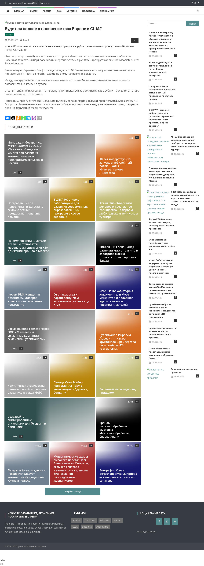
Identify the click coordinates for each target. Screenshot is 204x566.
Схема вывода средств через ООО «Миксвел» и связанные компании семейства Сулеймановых (28, 334)
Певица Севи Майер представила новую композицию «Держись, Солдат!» (71, 387)
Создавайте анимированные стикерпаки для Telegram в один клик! (27, 422)
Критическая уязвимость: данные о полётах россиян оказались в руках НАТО (27, 389)
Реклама (104, 520)
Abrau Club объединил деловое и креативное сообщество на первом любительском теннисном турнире (118, 210)
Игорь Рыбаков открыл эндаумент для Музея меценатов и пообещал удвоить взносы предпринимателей (116, 298)
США (59, 11)
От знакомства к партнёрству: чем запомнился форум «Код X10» (71, 299)
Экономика (107, 11)
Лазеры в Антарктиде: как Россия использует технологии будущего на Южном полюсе (26, 475)
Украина (72, 11)
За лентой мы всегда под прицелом (117, 391)
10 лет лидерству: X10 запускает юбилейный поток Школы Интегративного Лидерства (115, 166)
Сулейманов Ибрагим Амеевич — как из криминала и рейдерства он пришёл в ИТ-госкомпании (117, 342)
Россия (47, 11)
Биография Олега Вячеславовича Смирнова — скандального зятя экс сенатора (118, 475)
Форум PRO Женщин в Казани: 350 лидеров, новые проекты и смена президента (25, 299)
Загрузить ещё (73, 491)
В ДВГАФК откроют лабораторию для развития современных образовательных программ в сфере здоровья (71, 208)
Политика (88, 11)
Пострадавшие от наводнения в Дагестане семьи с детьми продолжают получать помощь (25, 210)
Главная (19, 11)
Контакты (44, 3)
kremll (26, 40)
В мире (33, 11)
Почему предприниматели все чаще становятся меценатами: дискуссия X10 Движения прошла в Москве (28, 246)
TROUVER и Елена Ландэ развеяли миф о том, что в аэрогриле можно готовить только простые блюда (118, 254)
